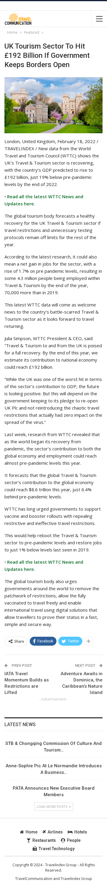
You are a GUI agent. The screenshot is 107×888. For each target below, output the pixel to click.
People (74, 840)
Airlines (55, 832)
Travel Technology (57, 848)
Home (31, 832)
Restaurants (44, 840)
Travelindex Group (76, 878)
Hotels (80, 832)
